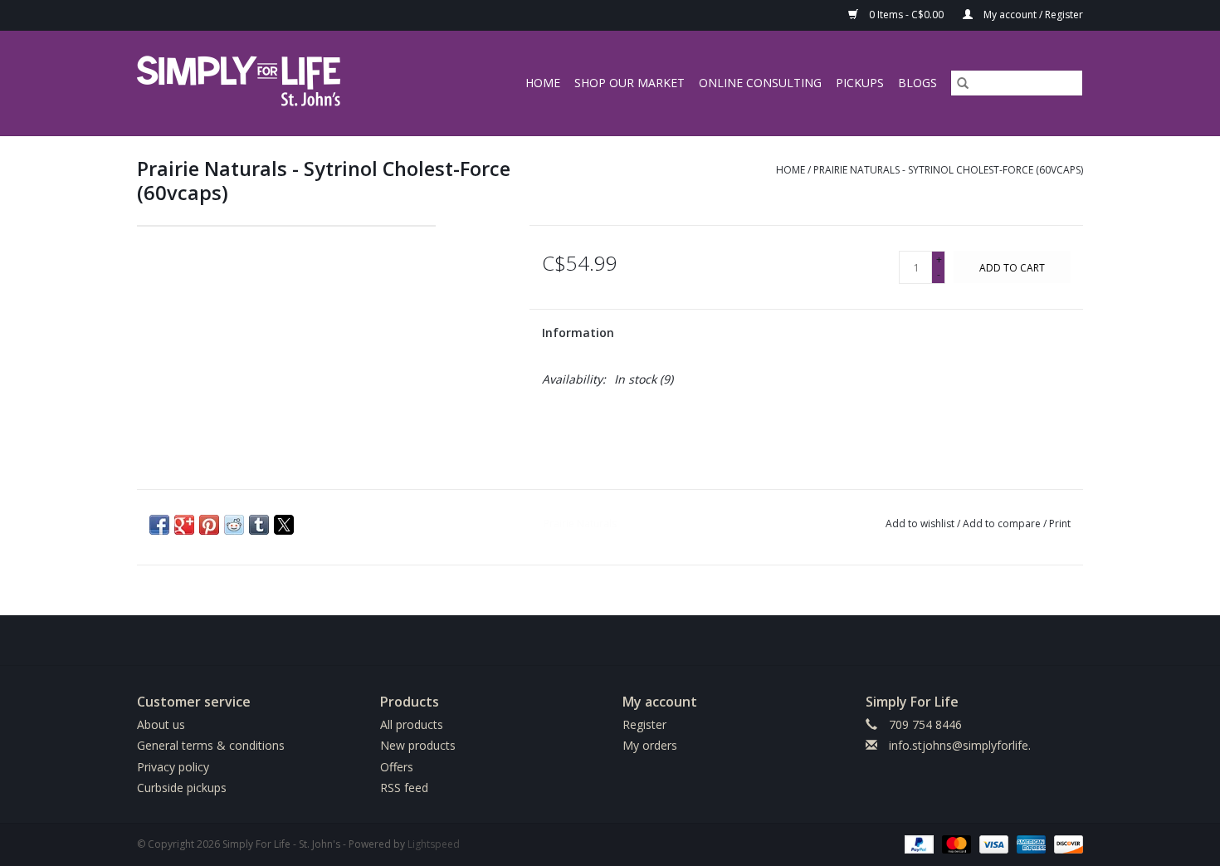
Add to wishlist (921, 523)
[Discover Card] (1065, 843)
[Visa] (992, 843)
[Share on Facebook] (159, 525)
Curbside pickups (182, 787)
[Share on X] (284, 525)
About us (161, 724)
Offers (396, 767)
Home (542, 83)
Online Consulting (760, 83)
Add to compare (1003, 523)
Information (578, 332)
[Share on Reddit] (234, 525)
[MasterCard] (955, 843)
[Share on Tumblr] (259, 525)
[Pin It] (209, 525)
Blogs (917, 83)
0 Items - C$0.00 (906, 14)
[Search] (962, 83)
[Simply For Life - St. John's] (262, 83)
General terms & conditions (211, 745)
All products (411, 724)
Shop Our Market (629, 83)
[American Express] (1029, 843)
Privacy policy (173, 767)
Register (644, 724)
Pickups (860, 83)
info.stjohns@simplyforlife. (960, 745)
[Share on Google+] (184, 525)
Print (1060, 523)
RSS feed (404, 787)
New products (418, 745)
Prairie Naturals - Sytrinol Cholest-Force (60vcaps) (948, 170)
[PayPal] (917, 843)
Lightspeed (433, 844)
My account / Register (1032, 14)
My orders (649, 745)
